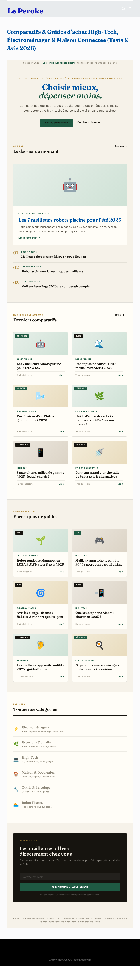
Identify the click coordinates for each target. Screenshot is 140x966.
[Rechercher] (123, 8)
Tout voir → (121, 146)
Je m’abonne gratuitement (70, 886)
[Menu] (131, 9)
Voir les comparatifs (56, 122)
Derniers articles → (88, 122)
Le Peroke (25, 10)
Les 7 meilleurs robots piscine (59, 63)
